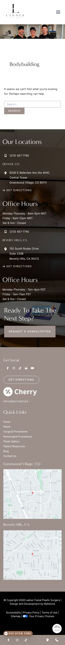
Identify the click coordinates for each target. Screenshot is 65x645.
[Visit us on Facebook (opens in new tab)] (7, 368)
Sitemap (15, 616)
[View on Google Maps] (32, 494)
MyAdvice (49, 603)
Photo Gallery (11, 441)
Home (6, 421)
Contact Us (9, 456)
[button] (17, 190)
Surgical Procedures (15, 431)
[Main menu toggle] (58, 12)
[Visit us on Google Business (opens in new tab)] (26, 368)
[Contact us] (57, 640)
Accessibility (13, 612)
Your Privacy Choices (41, 616)
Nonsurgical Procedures (17, 436)
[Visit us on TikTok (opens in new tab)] (20, 368)
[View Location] (6, 173)
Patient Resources (14, 446)
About (6, 426)
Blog (6, 451)
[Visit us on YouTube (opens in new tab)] (32, 368)
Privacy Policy (31, 612)
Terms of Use (50, 612)
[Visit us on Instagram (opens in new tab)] (13, 368)
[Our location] (48, 640)
